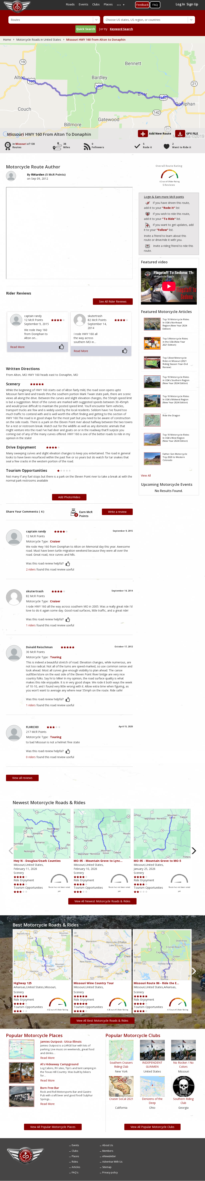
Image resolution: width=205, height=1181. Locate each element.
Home (7, 39)
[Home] (25, 1148)
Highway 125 (23, 983)
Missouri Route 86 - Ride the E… (156, 983)
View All (146, 475)
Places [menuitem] (108, 4)
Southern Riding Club (183, 1101)
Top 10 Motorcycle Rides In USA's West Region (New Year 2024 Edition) (176, 437)
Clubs (75, 1151)
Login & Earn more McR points (164, 197)
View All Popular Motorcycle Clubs (152, 1127)
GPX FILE (192, 133)
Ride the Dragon (171, 415)
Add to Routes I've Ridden (148, 202)
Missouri (20, 144)
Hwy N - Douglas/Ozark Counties (37, 861)
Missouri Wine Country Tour (94, 983)
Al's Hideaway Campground (59, 1064)
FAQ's (75, 1172)
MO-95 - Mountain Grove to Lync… (98, 861)
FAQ (155, 5)
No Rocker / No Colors (183, 1064)
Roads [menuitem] (70, 4)
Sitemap (107, 1167)
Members (107, 1151)
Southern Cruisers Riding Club (121, 1064)
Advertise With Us (112, 1161)
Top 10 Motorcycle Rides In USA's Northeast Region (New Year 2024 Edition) (176, 324)
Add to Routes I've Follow (148, 224)
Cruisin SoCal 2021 (121, 1099)
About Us (107, 1145)
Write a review (117, 512)
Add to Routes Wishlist (148, 213)
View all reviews (22, 778)
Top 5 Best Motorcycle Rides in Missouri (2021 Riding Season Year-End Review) (175, 362)
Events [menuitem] (83, 4)
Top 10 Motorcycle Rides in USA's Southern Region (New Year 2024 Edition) (176, 380)
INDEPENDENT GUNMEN (152, 1064)
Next (193, 850)
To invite (147, 246)
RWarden (37, 174)
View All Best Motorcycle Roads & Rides (102, 1020)
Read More (17, 347)
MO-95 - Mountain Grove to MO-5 (157, 861)
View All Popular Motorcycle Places (52, 1127)
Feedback (142, 5)
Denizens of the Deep (152, 1101)
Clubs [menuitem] (96, 4)
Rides (75, 1161)
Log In (180, 4)
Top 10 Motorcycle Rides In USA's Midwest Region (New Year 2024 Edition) (176, 399)
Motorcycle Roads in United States (38, 39)
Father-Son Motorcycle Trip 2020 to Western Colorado (175, 457)
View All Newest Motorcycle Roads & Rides (102, 901)
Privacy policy (110, 1172)
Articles (76, 1167)
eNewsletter (109, 1156)
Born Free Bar (49, 1088)
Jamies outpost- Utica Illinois (60, 1041)
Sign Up (192, 4)
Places (75, 1156)
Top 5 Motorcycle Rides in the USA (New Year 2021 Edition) (175, 341)
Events (75, 1145)
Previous (11, 850)
